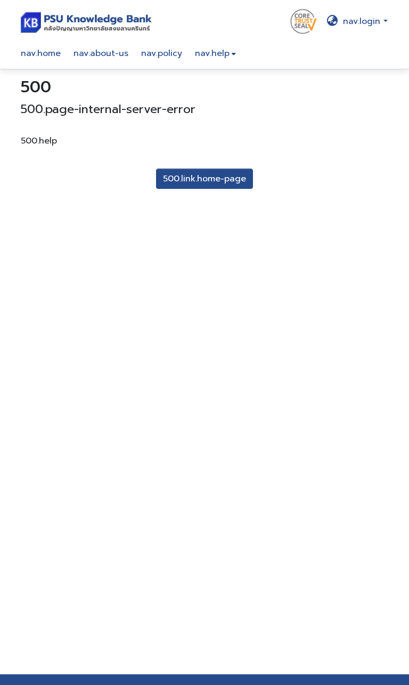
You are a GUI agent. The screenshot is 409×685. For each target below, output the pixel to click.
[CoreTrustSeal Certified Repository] (303, 20)
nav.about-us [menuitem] (100, 53)
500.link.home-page (204, 178)
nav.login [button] (363, 21)
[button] (89, 21)
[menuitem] (215, 53)
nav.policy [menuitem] (161, 53)
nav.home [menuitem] (41, 53)
